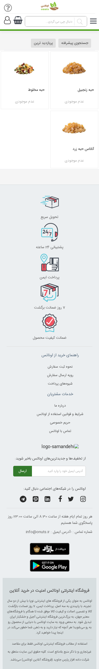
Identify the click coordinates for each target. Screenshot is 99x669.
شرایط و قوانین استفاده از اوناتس (60, 414)
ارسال (22, 471)
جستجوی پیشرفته (74, 43)
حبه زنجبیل (86, 90)
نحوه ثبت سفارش (60, 367)
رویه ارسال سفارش (60, 375)
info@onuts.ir (38, 532)
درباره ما (60, 406)
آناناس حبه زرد (83, 149)
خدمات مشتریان (60, 394)
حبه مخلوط (36, 90)
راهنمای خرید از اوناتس (60, 355)
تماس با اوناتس (60, 431)
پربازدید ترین (43, 43)
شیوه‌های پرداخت (60, 384)
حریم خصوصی (60, 423)
